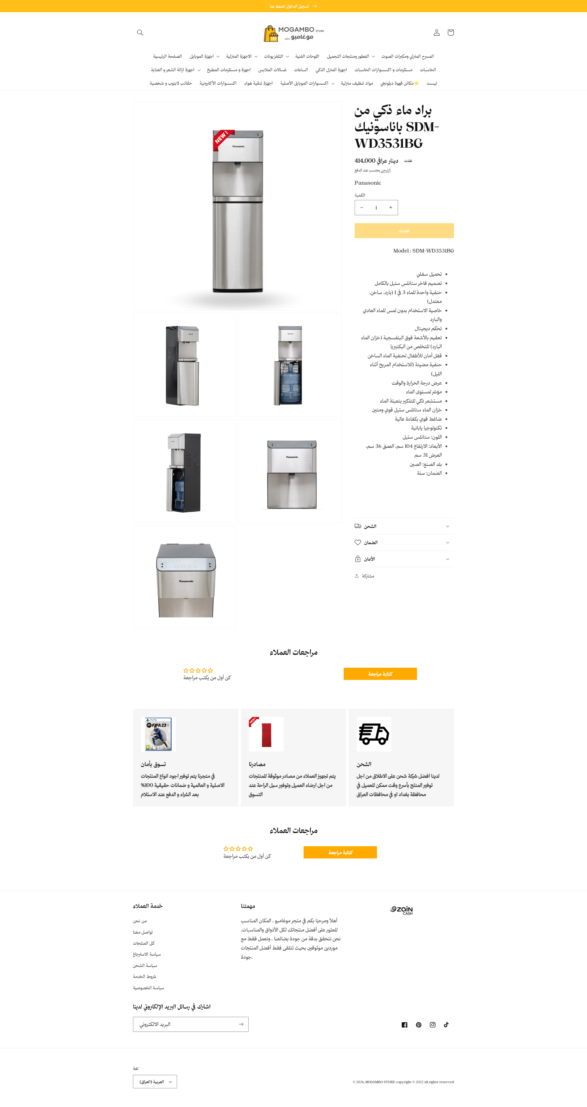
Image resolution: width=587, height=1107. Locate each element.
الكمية (360, 194)
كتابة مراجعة (380, 674)
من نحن (140, 921)
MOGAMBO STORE (380, 1082)
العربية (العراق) (152, 1081)
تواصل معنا (143, 932)
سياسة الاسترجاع (147, 954)
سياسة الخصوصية (148, 988)
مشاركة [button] (368, 576)
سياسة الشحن (145, 965)
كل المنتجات (143, 943)
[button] (140, 32)
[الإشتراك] (241, 1024)
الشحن (385, 170)
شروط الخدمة (144, 976)
